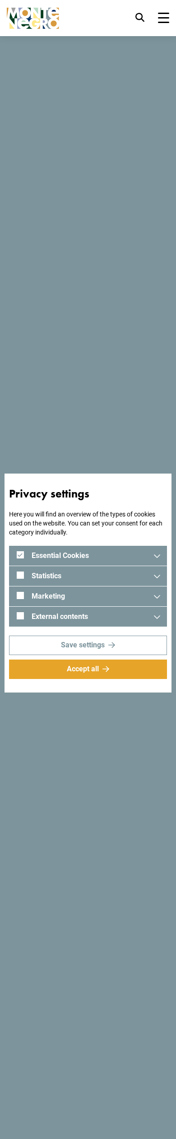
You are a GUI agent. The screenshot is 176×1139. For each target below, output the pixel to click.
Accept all (83, 669)
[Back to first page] (33, 18)
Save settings (83, 645)
